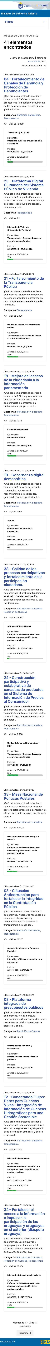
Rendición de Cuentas (28, 114)
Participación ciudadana (29, 411)
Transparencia (11, 118)
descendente (27, 57)
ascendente (34, 61)
